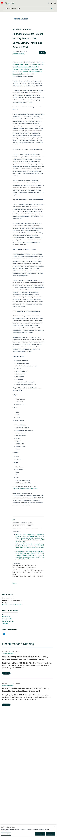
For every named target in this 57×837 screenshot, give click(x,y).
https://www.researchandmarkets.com (12, 605)
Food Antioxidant (17, 528)
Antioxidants (16, 522)
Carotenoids (24, 522)
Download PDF (6, 616)
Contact (15, 583)
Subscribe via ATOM (7, 621)
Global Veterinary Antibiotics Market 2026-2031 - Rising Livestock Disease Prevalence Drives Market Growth (25, 658)
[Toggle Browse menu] (51, 8)
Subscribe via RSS (7, 619)
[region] (28, 831)
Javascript (5, 623)
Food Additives (30, 525)
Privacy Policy (5, 831)
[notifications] (51, 3)
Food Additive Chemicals (18, 525)
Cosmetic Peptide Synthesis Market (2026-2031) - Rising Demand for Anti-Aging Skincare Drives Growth (25, 689)
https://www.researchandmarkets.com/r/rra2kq (25, 488)
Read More (6, 673)
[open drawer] (54, 3)
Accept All (39, 833)
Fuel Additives (26, 528)
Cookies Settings (6, 833)
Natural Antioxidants (36, 528)
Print (3, 614)
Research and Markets (18, 53)
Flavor (30, 522)
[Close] (54, 827)
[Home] (7, 3)
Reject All (50, 833)
